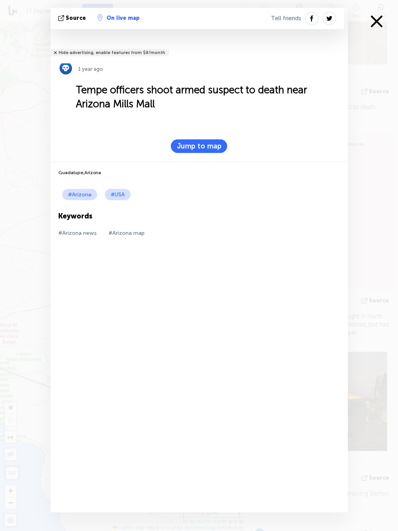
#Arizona (79, 194)
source (76, 18)
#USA (118, 194)
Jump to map (199, 146)
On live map (123, 18)
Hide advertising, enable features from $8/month (112, 52)
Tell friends (286, 18)
